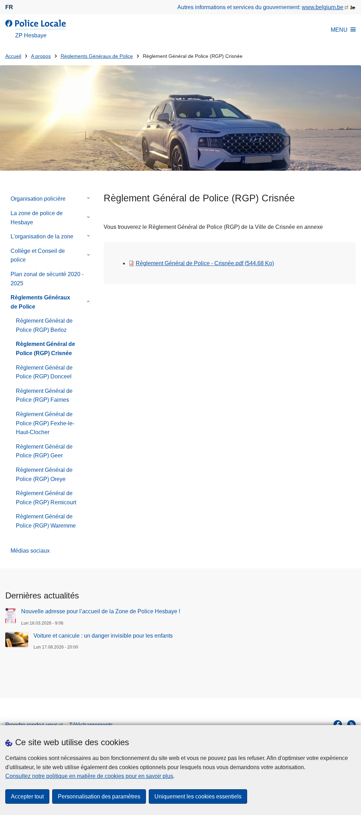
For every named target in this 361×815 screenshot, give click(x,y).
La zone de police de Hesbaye (37, 217)
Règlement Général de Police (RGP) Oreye (44, 474)
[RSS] (351, 724)
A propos (41, 56)
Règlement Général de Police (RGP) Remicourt (46, 497)
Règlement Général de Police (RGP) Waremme (46, 521)
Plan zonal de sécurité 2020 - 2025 (47, 278)
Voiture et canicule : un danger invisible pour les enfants (103, 636)
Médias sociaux (30, 551)
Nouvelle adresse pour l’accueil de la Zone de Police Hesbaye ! (100, 611)
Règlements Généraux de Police (97, 56)
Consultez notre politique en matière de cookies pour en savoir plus (89, 776)
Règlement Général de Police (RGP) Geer (44, 451)
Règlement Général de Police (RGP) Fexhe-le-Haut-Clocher (45, 423)
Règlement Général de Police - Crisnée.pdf (205, 263)
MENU (339, 30)
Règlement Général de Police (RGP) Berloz (44, 325)
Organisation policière (38, 199)
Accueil (13, 56)
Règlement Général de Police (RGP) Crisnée (45, 348)
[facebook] (338, 724)
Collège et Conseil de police (38, 255)
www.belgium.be (322, 7)
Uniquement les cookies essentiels (197, 796)
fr (9, 7)
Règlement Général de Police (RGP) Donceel (44, 372)
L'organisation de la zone (42, 236)
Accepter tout (27, 796)
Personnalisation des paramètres (99, 796)
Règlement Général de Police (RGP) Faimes (44, 395)
